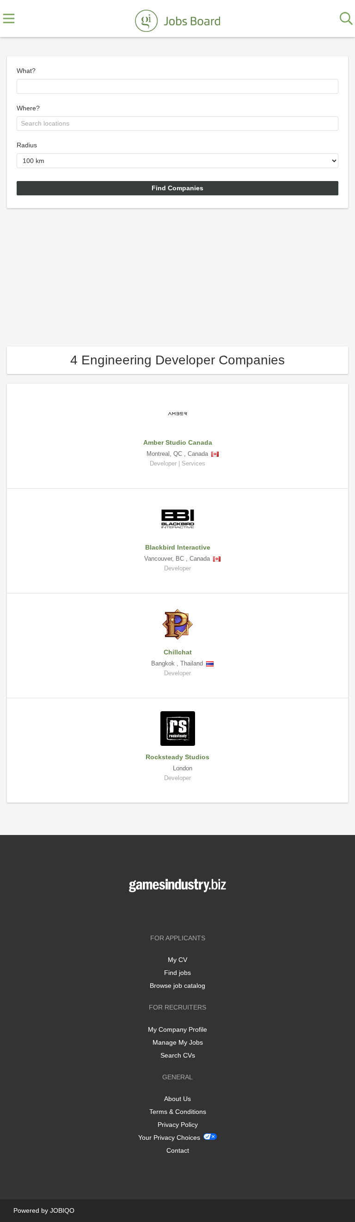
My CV (177, 959)
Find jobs (177, 972)
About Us (177, 1098)
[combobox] (177, 86)
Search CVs (177, 1055)
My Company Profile (177, 1029)
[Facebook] (164, 911)
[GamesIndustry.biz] (177, 19)
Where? (28, 108)
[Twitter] (179, 911)
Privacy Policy (178, 1124)
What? (26, 70)
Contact (177, 1150)
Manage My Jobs (178, 1042)
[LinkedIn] (193, 911)
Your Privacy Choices (169, 1137)
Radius (27, 145)
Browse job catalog (177, 985)
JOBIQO (62, 1210)
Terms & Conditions (177, 1111)
